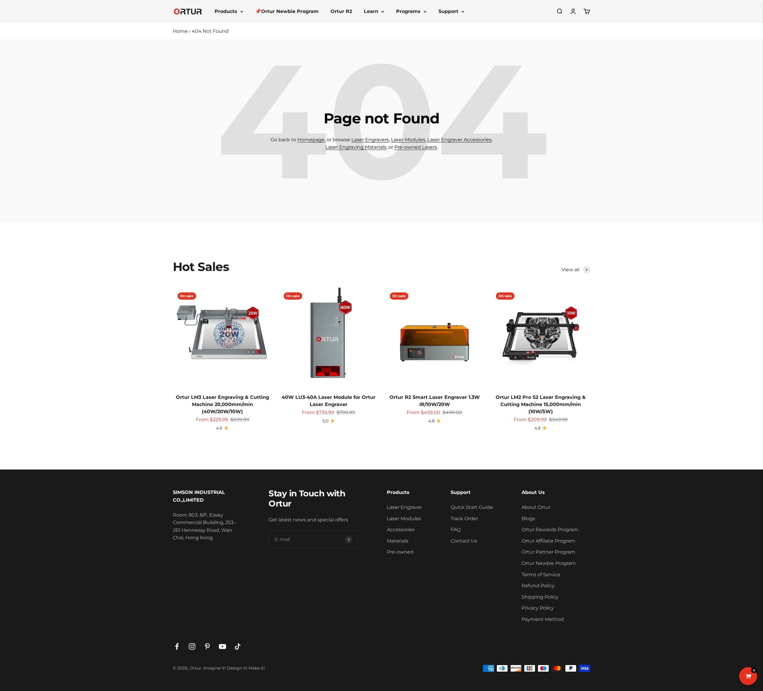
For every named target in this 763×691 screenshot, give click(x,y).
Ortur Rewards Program (550, 529)
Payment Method (543, 619)
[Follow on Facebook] (177, 646)
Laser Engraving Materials (355, 147)
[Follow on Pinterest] (207, 646)
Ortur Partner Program (548, 552)
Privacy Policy (538, 608)
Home (180, 31)
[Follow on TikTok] (238, 646)
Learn (371, 11)
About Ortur (536, 507)
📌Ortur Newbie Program (287, 11)
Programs (408, 11)
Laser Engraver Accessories (459, 139)
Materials (397, 541)
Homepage (311, 139)
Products (226, 11)
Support (448, 11)
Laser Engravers (370, 139)
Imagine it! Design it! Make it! (234, 668)
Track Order (464, 518)
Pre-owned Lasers (415, 147)
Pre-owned (400, 552)
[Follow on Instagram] (192, 646)
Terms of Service (541, 574)
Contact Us (464, 541)
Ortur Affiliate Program (548, 541)
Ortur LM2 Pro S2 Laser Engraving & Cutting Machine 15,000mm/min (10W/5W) (541, 404)
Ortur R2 (341, 11)
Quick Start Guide (472, 507)
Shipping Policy (540, 597)
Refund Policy (538, 585)
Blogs (528, 518)
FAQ (455, 529)
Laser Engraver (404, 507)
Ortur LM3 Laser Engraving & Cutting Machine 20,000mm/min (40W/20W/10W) (222, 404)
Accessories (401, 529)
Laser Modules (408, 139)
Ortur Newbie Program (549, 563)
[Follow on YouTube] (222, 646)
